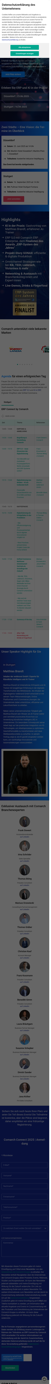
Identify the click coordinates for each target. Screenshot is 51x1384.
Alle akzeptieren (25, 47)
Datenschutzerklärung (10, 40)
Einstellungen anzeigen (25, 54)
